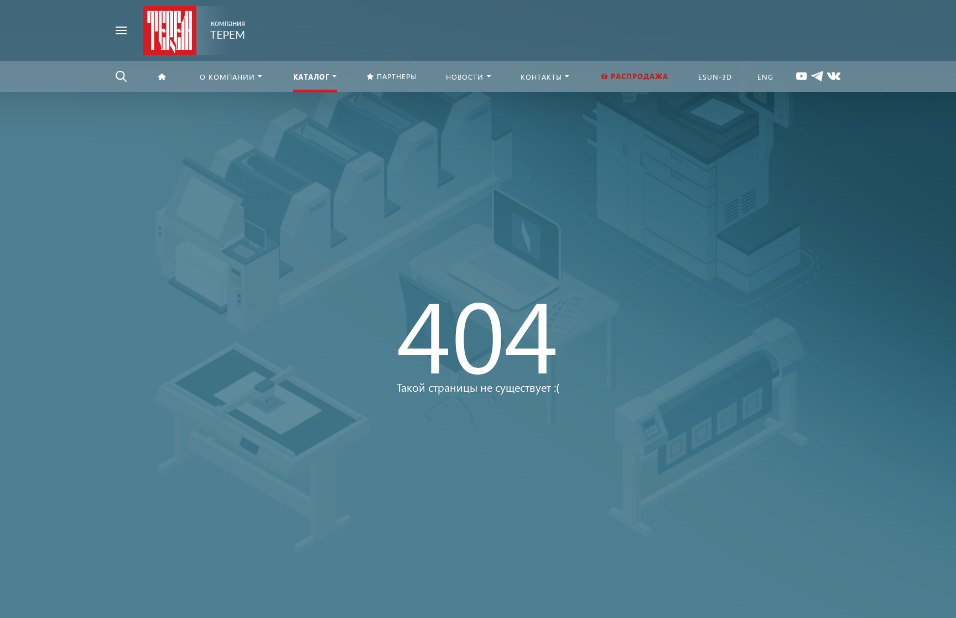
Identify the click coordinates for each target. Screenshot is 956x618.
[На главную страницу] (194, 29)
